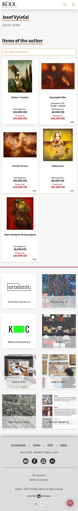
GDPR (50, 445)
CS (36, 504)
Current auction (18, 445)
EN (42, 504)
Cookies (63, 445)
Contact (36, 445)
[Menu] (73, 4)
